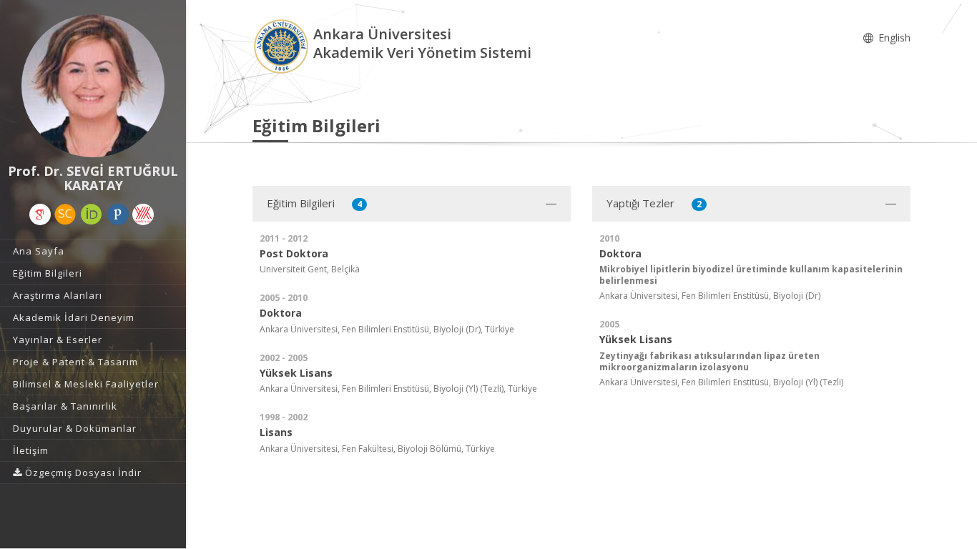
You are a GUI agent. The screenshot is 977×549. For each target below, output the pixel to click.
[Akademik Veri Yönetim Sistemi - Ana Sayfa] (282, 45)
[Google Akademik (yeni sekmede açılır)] (40, 214)
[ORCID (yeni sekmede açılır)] (91, 214)
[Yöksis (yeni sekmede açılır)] (143, 214)
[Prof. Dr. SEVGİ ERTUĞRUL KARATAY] (93, 85)
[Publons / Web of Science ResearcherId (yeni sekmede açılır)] (118, 214)
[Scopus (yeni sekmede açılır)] (65, 214)
